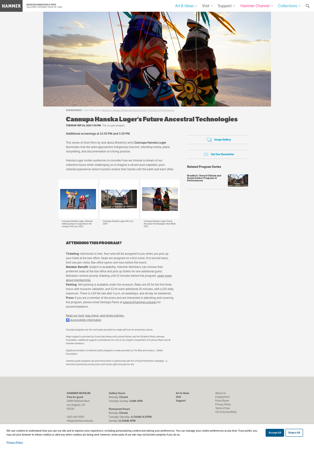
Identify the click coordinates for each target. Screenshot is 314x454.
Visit (205, 6)
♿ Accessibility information (83, 320)
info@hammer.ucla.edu (80, 420)
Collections (287, 5)
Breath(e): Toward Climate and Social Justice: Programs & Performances (138, 110)
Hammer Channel (255, 5)
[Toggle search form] (308, 6)
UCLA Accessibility (226, 412)
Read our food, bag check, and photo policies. (95, 315)
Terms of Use (222, 408)
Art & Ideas (184, 6)
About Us (220, 393)
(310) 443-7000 (75, 417)
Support (225, 6)
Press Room (222, 400)
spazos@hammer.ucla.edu (140, 302)
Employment (222, 397)
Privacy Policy (223, 404)
